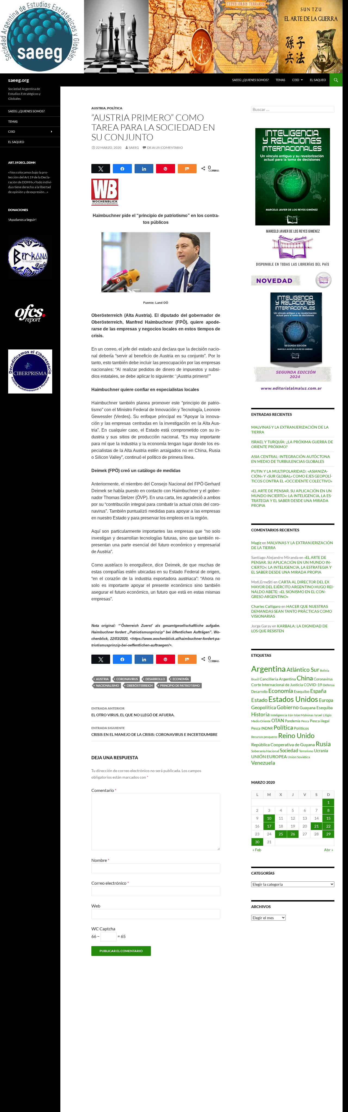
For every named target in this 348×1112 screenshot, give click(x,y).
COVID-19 (313, 684)
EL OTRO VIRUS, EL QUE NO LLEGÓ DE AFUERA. (133, 711)
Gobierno (288, 707)
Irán (290, 715)
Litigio (327, 715)
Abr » (328, 849)
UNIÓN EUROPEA (269, 756)
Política (114, 108)
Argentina (268, 668)
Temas (280, 80)
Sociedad (289, 750)
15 (328, 818)
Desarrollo (155, 679)
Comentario (103, 790)
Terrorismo (306, 751)
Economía (181, 679)
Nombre (100, 860)
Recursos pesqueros (264, 737)
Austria (98, 108)
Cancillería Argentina (278, 679)
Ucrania (321, 750)
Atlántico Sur (303, 669)
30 (257, 842)
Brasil (255, 679)
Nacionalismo (107, 685)
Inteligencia (279, 715)
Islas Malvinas (303, 715)
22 (328, 826)
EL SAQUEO (318, 80)
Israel (318, 715)
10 (269, 818)
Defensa (328, 685)
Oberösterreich (140, 685)
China (305, 678)
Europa (326, 700)
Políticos (301, 728)
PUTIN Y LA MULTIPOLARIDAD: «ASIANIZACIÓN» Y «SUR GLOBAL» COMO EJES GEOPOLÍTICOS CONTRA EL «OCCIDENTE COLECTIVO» (291, 476)
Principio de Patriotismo (180, 685)
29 (328, 834)
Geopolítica (263, 707)
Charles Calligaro (266, 606)
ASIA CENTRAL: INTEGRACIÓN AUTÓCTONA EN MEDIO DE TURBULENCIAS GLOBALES (290, 459)
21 (316, 826)
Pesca (305, 721)
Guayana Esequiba (316, 707)
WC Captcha (103, 928)
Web (95, 905)
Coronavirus (127, 679)
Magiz (256, 542)
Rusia (323, 744)
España (318, 691)
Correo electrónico (110, 882)
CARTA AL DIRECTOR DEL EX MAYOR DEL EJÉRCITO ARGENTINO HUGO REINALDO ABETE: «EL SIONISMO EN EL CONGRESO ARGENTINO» (292, 589)
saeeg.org (18, 80)
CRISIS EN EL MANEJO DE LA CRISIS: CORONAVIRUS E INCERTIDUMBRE (154, 731)
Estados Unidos (293, 699)
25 (281, 834)
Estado (259, 699)
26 (293, 834)
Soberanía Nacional (265, 751)
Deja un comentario (165, 147)
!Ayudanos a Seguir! (22, 220)
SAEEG (134, 147)
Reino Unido (296, 735)
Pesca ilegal (320, 720)
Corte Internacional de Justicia (277, 684)
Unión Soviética (299, 757)
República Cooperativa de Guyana (283, 744)
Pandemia (292, 721)
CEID (295, 80)
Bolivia (324, 670)
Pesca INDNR (262, 728)
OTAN (277, 720)
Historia (260, 714)
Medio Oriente (261, 721)
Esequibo (301, 691)
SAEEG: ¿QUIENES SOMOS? (250, 80)
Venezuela (263, 763)
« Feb (257, 849)
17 (269, 826)
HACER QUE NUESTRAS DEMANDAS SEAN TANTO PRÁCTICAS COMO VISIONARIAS (291, 611)
